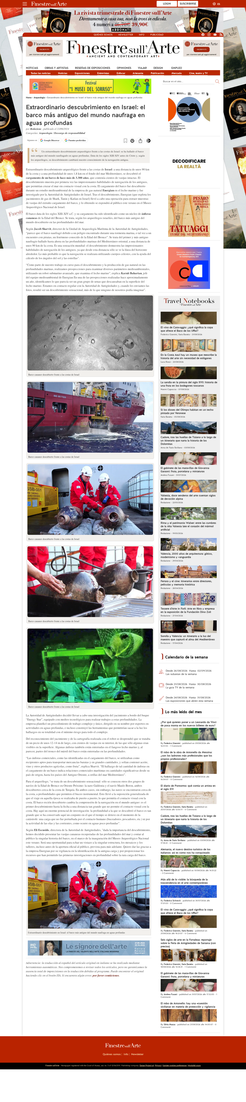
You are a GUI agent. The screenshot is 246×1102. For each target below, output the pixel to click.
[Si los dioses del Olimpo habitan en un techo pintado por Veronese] (189, 400)
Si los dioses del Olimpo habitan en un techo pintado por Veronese (187, 411)
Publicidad (156, 34)
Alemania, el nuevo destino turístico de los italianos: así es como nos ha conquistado (185, 851)
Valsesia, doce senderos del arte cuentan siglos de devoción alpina (188, 497)
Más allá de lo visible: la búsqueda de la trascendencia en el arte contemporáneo (184, 881)
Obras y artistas (56, 68)
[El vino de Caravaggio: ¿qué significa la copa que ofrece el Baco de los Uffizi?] (189, 318)
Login (167, 3)
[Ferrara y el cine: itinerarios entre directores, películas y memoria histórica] (189, 572)
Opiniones (124, 68)
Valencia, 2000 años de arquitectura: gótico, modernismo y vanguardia (186, 555)
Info (141, 34)
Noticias (32, 68)
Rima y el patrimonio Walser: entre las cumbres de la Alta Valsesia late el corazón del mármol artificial (188, 526)
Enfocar (121, 73)
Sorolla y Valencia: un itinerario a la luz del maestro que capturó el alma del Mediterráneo (188, 637)
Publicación (157, 73)
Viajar (142, 68)
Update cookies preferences (175, 1065)
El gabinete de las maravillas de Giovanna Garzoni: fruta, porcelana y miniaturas (185, 469)
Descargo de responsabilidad (69, 133)
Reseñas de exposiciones (92, 68)
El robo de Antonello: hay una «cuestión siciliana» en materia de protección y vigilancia (188, 1005)
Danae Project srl (147, 1065)
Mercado (177, 73)
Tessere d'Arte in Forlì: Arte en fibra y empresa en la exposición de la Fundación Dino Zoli (188, 610)
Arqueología (46, 133)
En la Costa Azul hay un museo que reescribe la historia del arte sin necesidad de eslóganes (189, 356)
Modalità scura (194, 1065)
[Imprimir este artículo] (132, 141)
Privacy (158, 1065)
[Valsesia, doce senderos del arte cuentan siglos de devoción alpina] (189, 486)
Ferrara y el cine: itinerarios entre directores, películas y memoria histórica (186, 583)
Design (158, 68)
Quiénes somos (103, 34)
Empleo (176, 68)
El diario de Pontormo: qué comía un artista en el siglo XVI (188, 787)
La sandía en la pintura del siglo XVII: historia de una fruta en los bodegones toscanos (189, 384)
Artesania (138, 73)
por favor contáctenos (106, 975)
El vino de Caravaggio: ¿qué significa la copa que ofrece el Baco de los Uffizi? (187, 329)
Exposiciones (82, 73)
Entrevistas (103, 73)
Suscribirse (188, 3)
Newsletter (125, 34)
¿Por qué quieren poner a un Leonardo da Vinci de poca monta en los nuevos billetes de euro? (188, 723)
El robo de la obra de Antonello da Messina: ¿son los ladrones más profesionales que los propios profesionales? (186, 756)
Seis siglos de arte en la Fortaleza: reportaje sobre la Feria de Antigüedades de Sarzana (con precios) (188, 943)
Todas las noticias (41, 73)
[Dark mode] (148, 142)
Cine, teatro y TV (198, 73)
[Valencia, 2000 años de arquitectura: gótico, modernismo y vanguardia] (189, 544)
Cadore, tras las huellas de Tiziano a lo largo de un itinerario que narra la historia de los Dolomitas (188, 441)
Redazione (36, 129)
